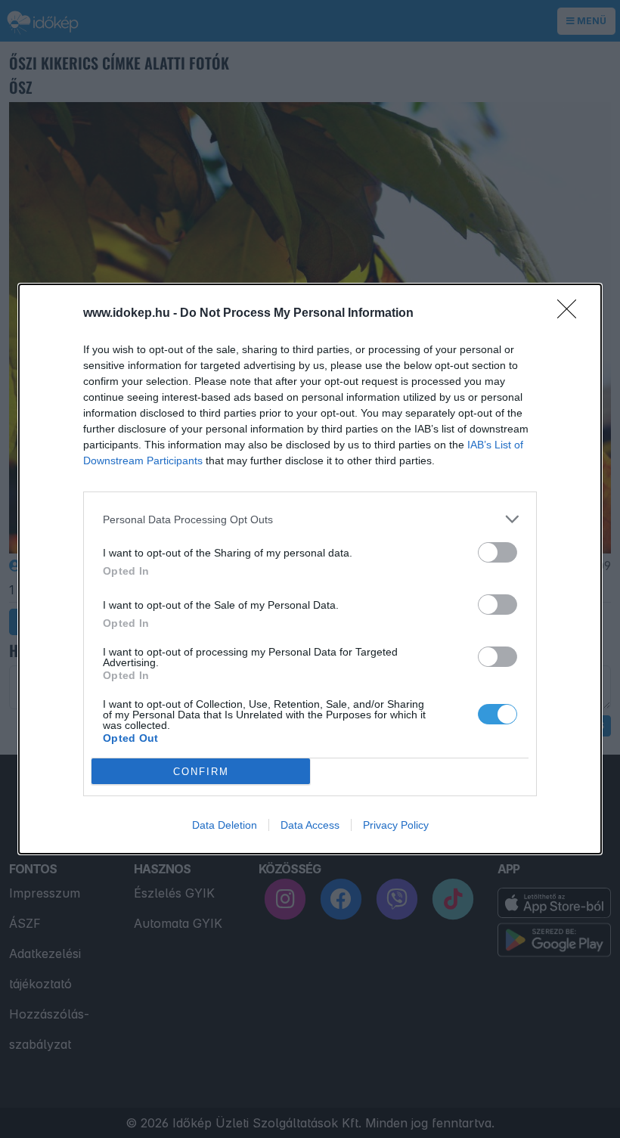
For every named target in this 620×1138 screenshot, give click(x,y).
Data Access (310, 825)
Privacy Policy (396, 825)
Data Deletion (224, 825)
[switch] (497, 552)
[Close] (571, 313)
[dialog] (310, 569)
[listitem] (310, 519)
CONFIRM (201, 771)
